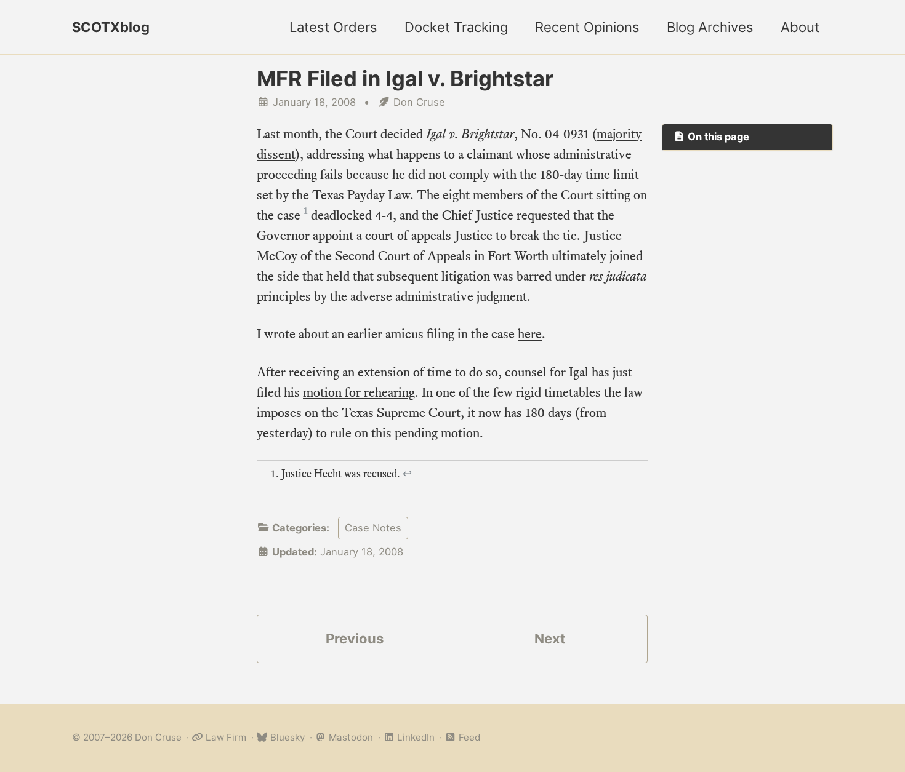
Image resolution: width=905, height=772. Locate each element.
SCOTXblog (111, 27)
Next (550, 639)
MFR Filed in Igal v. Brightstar (405, 78)
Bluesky (286, 737)
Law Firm (224, 737)
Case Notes (373, 528)
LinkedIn (415, 737)
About (800, 27)
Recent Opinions (587, 27)
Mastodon (349, 737)
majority (619, 133)
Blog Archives (710, 27)
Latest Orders (333, 27)
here (530, 333)
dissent (276, 154)
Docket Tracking (456, 27)
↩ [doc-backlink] (407, 474)
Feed (468, 737)
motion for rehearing (359, 392)
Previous (355, 639)
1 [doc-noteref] (306, 211)
